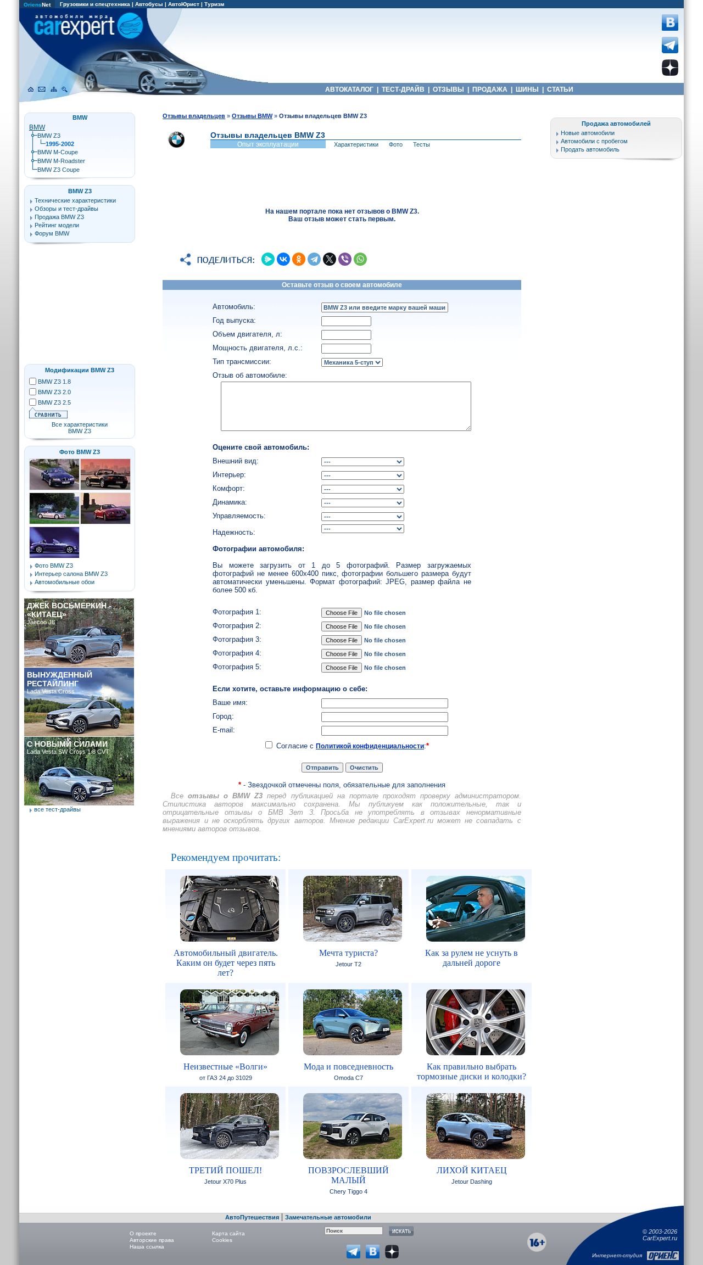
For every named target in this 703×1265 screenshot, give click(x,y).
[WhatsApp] (360, 259)
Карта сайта (228, 1233)
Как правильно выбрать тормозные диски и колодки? (471, 1071)
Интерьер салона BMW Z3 (71, 573)
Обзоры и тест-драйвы (66, 208)
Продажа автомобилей (616, 123)
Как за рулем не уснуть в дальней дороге (471, 957)
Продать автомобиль (590, 149)
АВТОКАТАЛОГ (349, 89)
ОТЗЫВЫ (448, 89)
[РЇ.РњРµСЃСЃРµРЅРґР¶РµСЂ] (268, 259)
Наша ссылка (147, 1247)
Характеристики (356, 144)
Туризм (214, 4)
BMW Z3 (48, 135)
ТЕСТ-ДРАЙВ (403, 89)
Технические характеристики (75, 200)
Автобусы (149, 4)
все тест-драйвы (57, 809)
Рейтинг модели (57, 225)
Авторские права (152, 1240)
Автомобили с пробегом (594, 141)
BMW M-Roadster (61, 161)
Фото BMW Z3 (79, 452)
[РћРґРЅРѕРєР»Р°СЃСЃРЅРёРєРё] (298, 259)
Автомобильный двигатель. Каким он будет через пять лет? (226, 962)
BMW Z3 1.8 (54, 381)
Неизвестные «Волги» (225, 1066)
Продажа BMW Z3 (59, 217)
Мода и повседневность (348, 1066)
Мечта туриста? (348, 953)
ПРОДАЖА (490, 89)
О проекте (143, 1233)
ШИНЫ (527, 89)
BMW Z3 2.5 (54, 402)
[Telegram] (314, 259)
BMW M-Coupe (57, 152)
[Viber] (345, 259)
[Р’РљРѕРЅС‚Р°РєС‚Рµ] (283, 259)
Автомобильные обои (64, 582)
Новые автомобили (588, 133)
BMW (37, 127)
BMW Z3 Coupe (58, 169)
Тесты (421, 144)
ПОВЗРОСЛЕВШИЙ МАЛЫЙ (348, 1175)
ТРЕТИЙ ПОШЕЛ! (225, 1170)
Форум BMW (52, 233)
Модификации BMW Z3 (79, 370)
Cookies (222, 1240)
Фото (396, 144)
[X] (329, 259)
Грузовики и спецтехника (95, 4)
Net (37, 5)
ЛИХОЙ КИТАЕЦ (472, 1170)
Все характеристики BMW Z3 (80, 427)
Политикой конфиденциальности (370, 746)
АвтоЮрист (183, 4)
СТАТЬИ (560, 89)
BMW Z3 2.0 (54, 392)
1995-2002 (60, 144)
